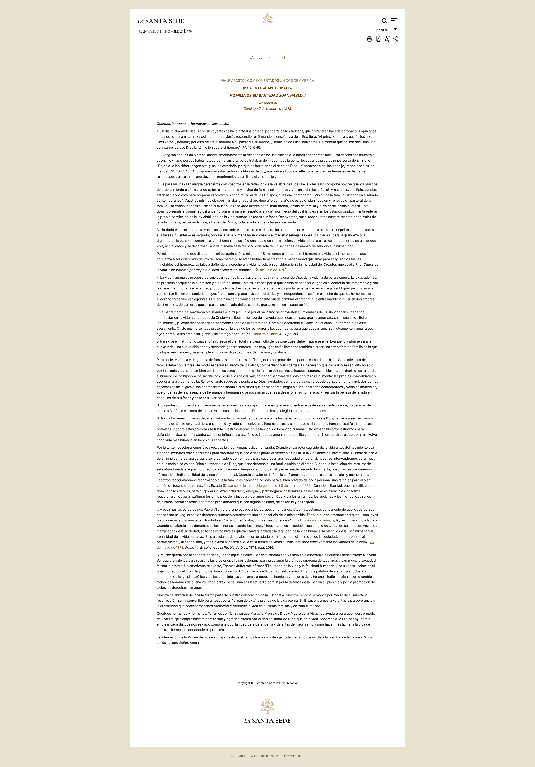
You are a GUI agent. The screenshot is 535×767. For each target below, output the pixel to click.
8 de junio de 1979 (271, 270)
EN (252, 57)
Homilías (174, 31)
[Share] (396, 39)
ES (260, 57)
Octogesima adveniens (316, 520)
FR (268, 57)
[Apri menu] (394, 20)
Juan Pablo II (150, 31)
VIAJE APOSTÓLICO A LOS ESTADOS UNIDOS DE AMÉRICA (267, 80)
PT (283, 57)
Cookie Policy (270, 755)
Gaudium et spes (264, 334)
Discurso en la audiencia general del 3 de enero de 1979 (267, 485)
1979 (188, 31)
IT (275, 57)
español (381, 31)
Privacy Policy (292, 755)
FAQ (232, 755)
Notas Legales (247, 755)
